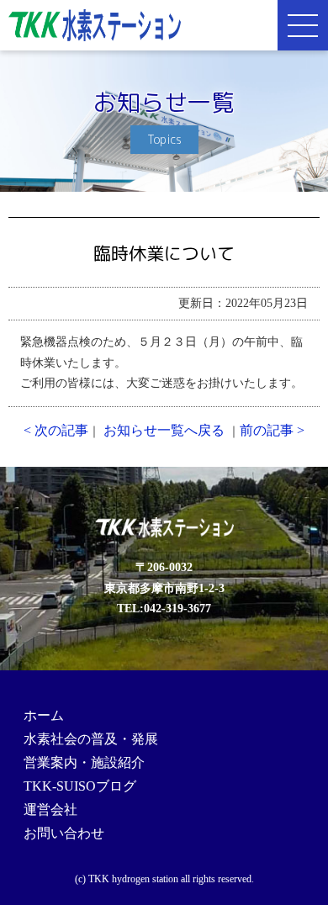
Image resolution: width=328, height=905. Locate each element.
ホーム (44, 715)
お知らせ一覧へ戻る (164, 430)
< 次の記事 (56, 430)
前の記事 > (272, 430)
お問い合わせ (64, 833)
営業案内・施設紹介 (84, 762)
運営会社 (50, 809)
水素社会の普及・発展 (91, 739)
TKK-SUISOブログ (80, 786)
